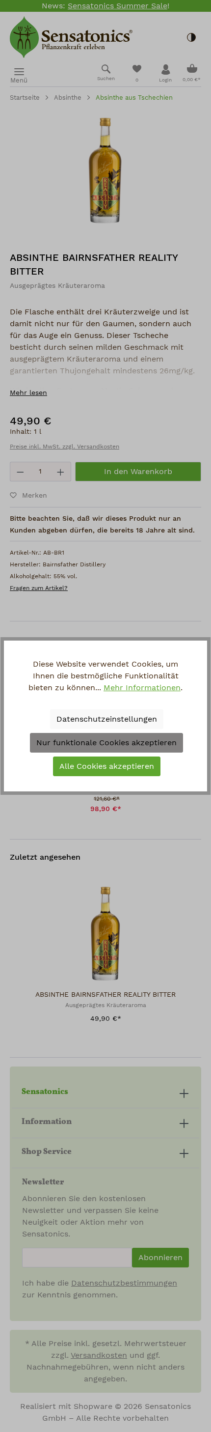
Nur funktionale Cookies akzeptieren (106, 743)
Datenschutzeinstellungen (106, 719)
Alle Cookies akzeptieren (106, 766)
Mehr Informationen (142, 688)
